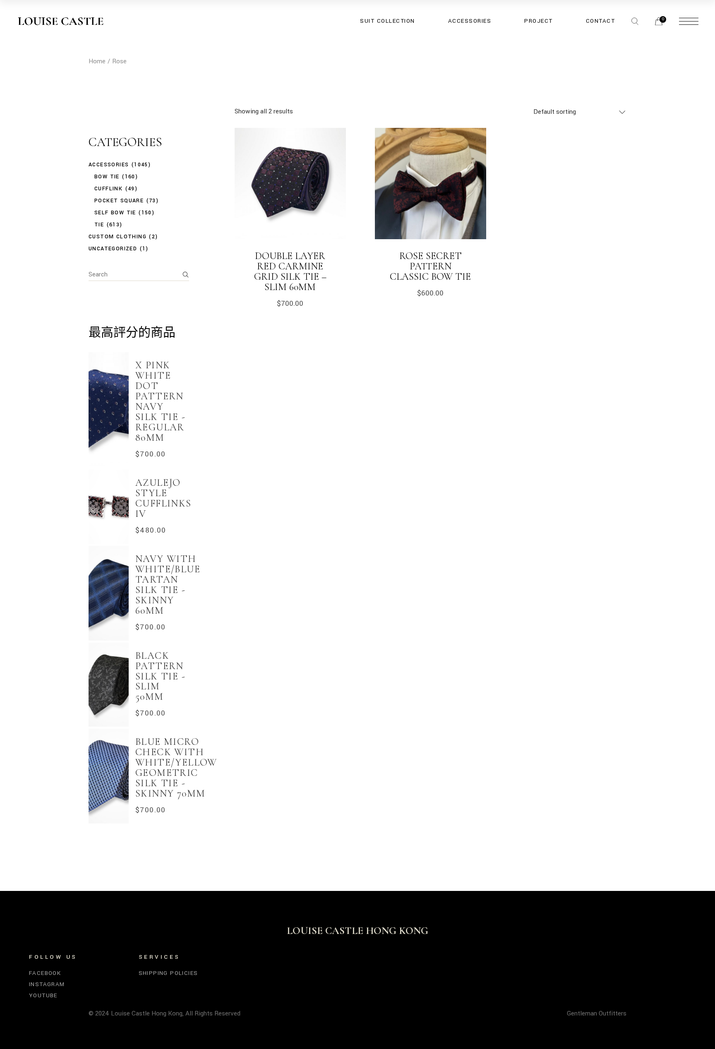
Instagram (47, 984)
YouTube (43, 995)
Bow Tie (107, 176)
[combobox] (579, 111)
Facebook (45, 973)
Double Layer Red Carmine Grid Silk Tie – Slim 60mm (290, 271)
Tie (99, 224)
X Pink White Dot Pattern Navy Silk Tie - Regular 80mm (160, 401)
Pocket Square (119, 200)
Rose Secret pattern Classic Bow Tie (430, 266)
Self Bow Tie (115, 212)
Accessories (109, 164)
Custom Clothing (117, 236)
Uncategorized (113, 248)
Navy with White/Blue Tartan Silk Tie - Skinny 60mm (167, 585)
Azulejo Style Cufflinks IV (163, 498)
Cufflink (108, 188)
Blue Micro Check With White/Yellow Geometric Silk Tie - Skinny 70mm (176, 767)
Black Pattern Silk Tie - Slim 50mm (160, 676)
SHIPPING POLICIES (168, 973)
